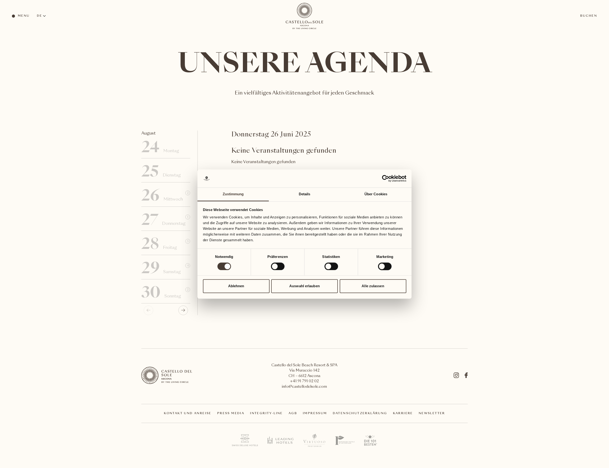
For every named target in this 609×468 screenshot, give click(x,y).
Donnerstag (164, 221)
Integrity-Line (266, 413)
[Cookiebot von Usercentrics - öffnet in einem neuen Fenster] (385, 178)
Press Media (230, 413)
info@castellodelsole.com (304, 387)
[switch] (277, 266)
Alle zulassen (373, 286)
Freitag (165, 245)
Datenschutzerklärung (360, 413)
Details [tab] (304, 194)
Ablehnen (236, 286)
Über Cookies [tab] (375, 194)
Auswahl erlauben (304, 286)
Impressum (315, 413)
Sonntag (165, 293)
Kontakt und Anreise (187, 413)
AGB (293, 413)
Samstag (165, 269)
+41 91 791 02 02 (304, 381)
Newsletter (432, 413)
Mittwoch (165, 196)
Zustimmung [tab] (233, 194)
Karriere (403, 413)
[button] (183, 310)
